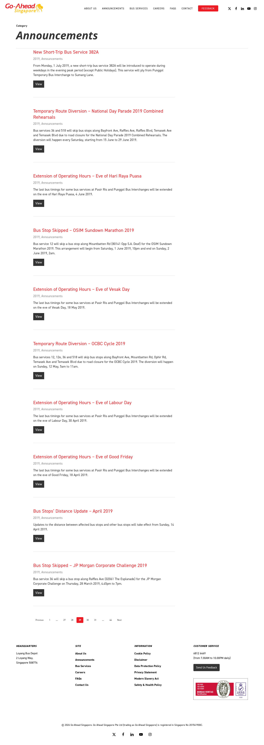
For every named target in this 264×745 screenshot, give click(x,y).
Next (119, 620)
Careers (80, 672)
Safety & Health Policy (148, 685)
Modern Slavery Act (146, 678)
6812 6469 (199, 653)
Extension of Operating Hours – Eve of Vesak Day (81, 289)
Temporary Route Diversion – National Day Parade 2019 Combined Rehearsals (98, 114)
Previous (40, 620)
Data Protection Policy (147, 666)
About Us (80, 653)
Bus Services (83, 666)
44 (111, 620)
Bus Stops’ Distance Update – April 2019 (73, 511)
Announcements (51, 59)
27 (64, 620)
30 (88, 620)
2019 (36, 59)
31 (95, 620)
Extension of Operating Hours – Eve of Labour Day (82, 402)
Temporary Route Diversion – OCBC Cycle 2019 (79, 343)
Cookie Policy (142, 653)
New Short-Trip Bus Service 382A (66, 52)
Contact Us (81, 685)
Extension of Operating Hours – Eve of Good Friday (83, 457)
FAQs (78, 678)
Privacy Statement (145, 672)
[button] (206, 667)
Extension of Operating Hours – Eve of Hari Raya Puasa (87, 176)
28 (72, 620)
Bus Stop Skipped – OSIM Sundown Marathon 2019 (83, 230)
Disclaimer (140, 660)
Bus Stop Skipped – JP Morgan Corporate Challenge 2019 (90, 565)
